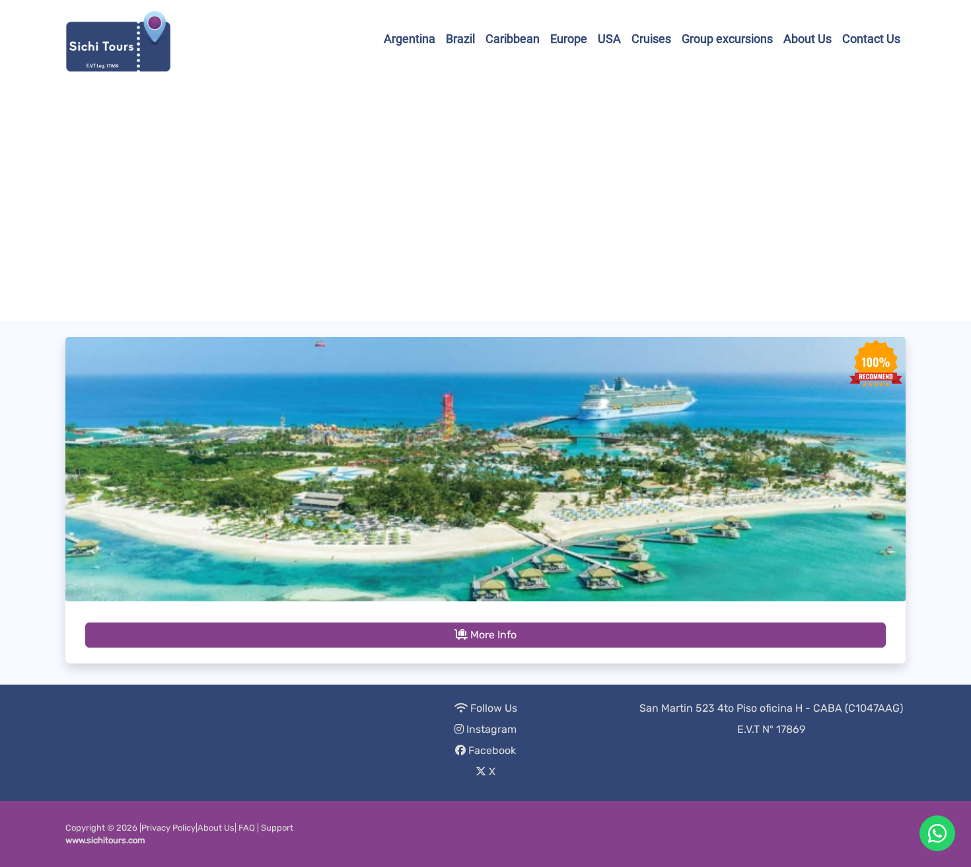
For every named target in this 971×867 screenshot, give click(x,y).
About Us (807, 39)
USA (609, 39)
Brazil (460, 39)
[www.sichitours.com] (118, 38)
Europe (568, 39)
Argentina (409, 39)
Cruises (651, 39)
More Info (492, 634)
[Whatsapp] (937, 833)
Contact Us (871, 39)
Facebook (491, 750)
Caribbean (513, 39)
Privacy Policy (168, 828)
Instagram (490, 729)
